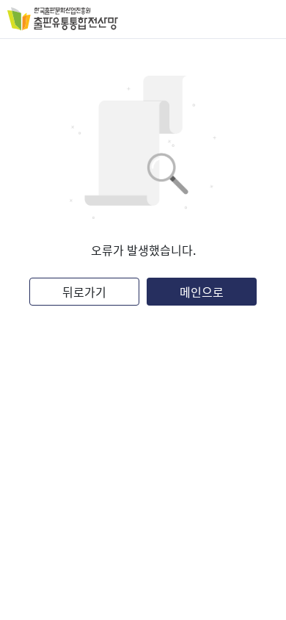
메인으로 (202, 291)
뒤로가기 (84, 291)
